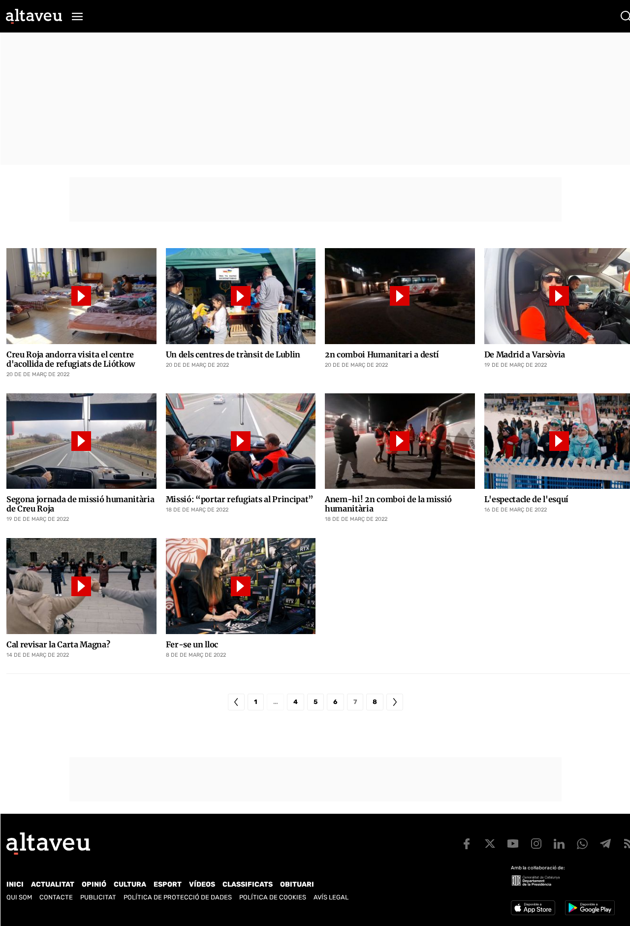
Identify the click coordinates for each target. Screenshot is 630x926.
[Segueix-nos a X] (489, 843)
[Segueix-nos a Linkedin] (559, 843)
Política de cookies (272, 897)
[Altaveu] (34, 16)
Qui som (19, 897)
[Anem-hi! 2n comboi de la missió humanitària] (400, 441)
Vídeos (202, 884)
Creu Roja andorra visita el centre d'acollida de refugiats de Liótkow (70, 359)
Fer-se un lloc (192, 644)
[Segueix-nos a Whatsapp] (582, 843)
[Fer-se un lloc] (241, 586)
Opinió (94, 884)
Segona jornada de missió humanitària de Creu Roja (80, 504)
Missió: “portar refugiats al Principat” (240, 499)
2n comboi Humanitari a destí (382, 354)
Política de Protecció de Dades (178, 897)
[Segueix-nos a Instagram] (536, 843)
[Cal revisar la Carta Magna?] (81, 586)
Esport (168, 884)
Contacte (56, 897)
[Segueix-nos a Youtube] (512, 843)
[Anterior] (236, 702)
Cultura (130, 884)
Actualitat (52, 884)
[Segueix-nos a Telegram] (605, 843)
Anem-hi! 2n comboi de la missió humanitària (388, 504)
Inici (15, 884)
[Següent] (394, 702)
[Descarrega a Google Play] (590, 907)
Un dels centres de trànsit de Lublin (233, 354)
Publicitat (98, 897)
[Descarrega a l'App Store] (533, 907)
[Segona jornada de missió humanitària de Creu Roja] (81, 441)
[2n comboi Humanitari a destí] (400, 296)
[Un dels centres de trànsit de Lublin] (241, 296)
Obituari (297, 884)
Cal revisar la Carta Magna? (58, 644)
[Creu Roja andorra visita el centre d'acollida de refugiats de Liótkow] (81, 296)
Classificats (247, 884)
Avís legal (331, 897)
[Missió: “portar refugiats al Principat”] (241, 441)
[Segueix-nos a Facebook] (466, 843)
